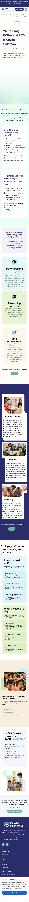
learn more (18, 888)
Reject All (14, 898)
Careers (10, 14)
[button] (26, 9)
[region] (14, 889)
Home (3, 14)
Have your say (8, 709)
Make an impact (8, 712)
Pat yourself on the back (11, 716)
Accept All (14, 892)
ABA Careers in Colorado (17, 18)
